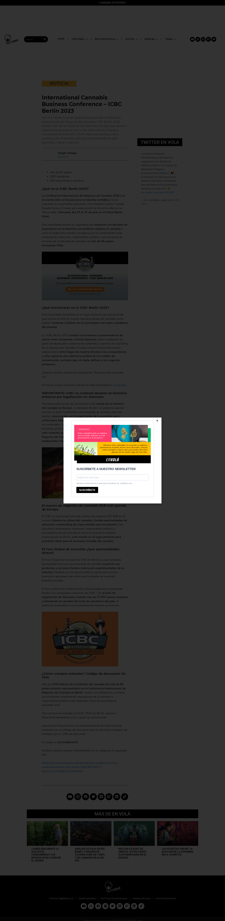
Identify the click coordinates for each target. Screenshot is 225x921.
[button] (157, 420)
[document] (112, 460)
